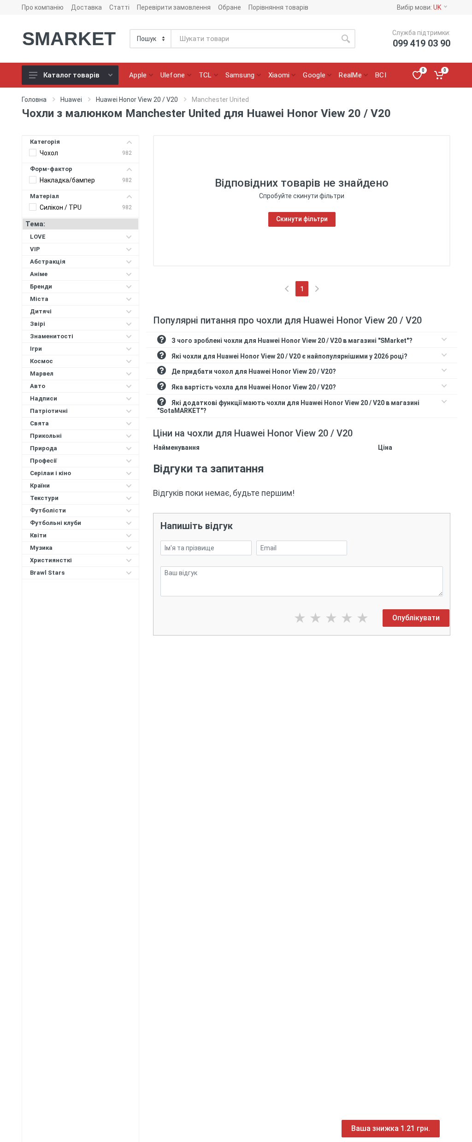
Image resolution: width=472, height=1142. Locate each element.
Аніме (38, 274)
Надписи (43, 398)
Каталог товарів (71, 75)
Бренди (41, 286)
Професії (43, 460)
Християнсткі (51, 560)
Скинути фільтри (302, 219)
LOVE (38, 236)
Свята (39, 423)
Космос (41, 361)
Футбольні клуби (55, 522)
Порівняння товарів (278, 7)
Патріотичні (49, 410)
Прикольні (46, 435)
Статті (119, 7)
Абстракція (47, 261)
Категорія (45, 141)
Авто (37, 386)
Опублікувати (416, 617)
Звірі (37, 323)
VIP (35, 249)
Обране (229, 7)
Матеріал (44, 196)
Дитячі (41, 311)
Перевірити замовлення (174, 7)
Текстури (44, 497)
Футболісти (48, 510)
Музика (41, 547)
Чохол (49, 153)
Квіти (38, 535)
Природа (43, 448)
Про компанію (43, 7)
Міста (39, 298)
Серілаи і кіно (50, 473)
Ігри (36, 348)
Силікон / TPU (61, 207)
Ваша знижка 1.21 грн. (390, 1128)
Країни (40, 485)
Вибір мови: (419, 7)
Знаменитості (51, 336)
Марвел (41, 373)
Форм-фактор (51, 168)
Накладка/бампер (67, 180)
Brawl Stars (47, 572)
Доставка (86, 7)
